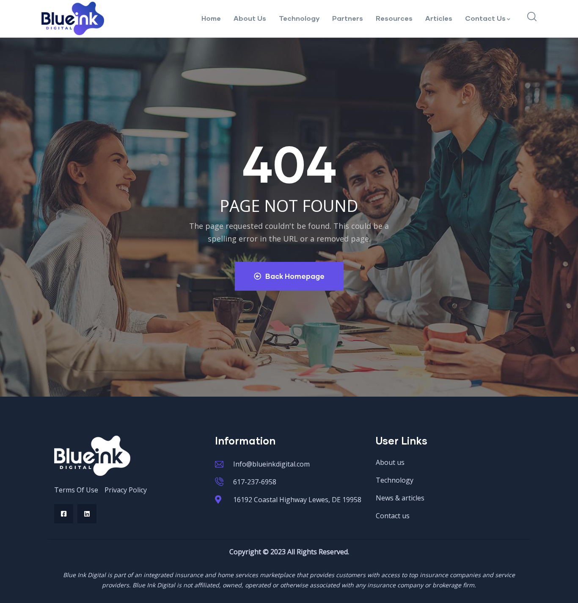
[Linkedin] (86, 513)
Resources (394, 18)
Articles (438, 18)
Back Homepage (295, 276)
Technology (299, 18)
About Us (250, 18)
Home (211, 18)
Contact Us (485, 18)
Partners (347, 18)
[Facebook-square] (63, 513)
